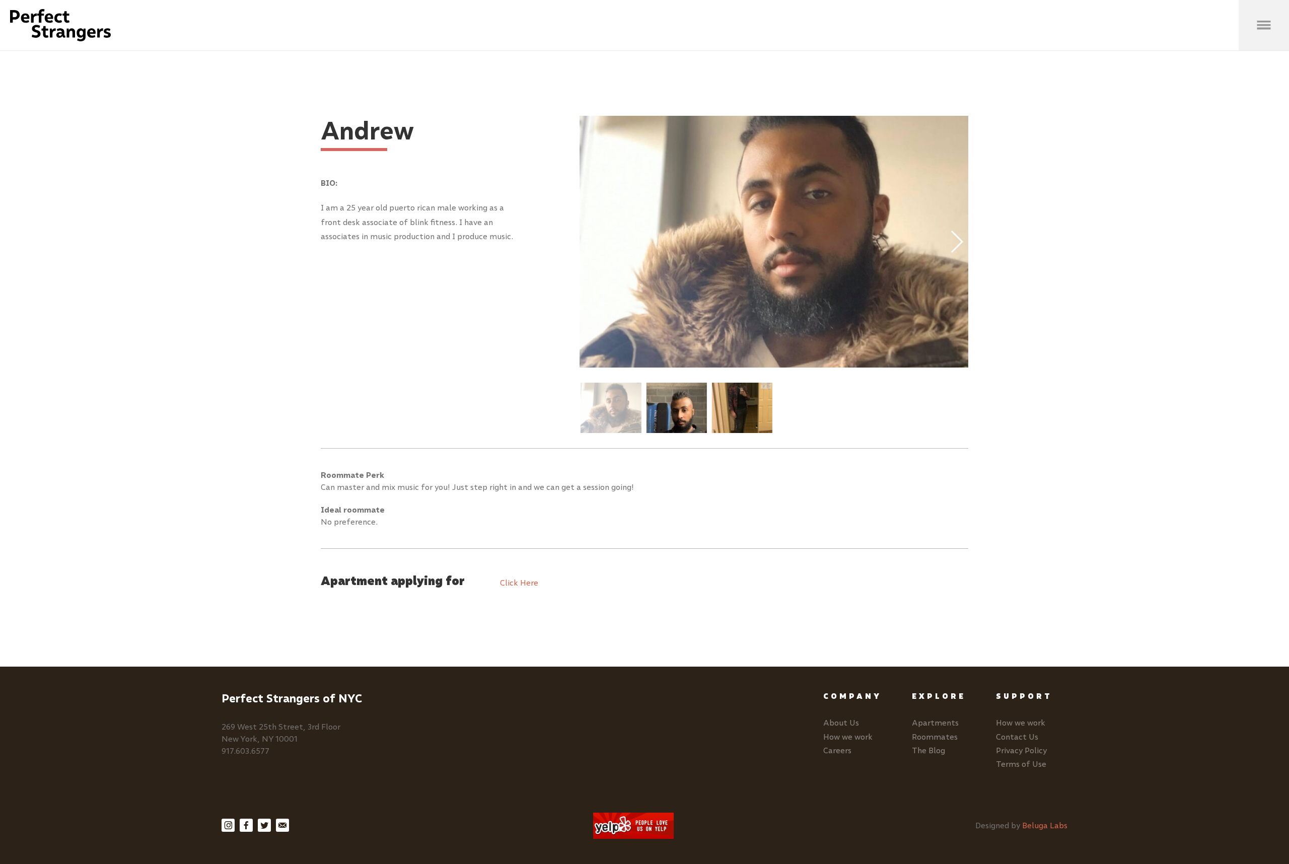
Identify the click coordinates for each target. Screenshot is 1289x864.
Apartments (935, 723)
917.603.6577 (245, 751)
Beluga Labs (1044, 825)
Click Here (519, 583)
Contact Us (1017, 737)
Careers (837, 750)
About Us (841, 723)
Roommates (935, 737)
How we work (848, 737)
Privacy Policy (1021, 750)
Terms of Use (1021, 764)
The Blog (928, 750)
